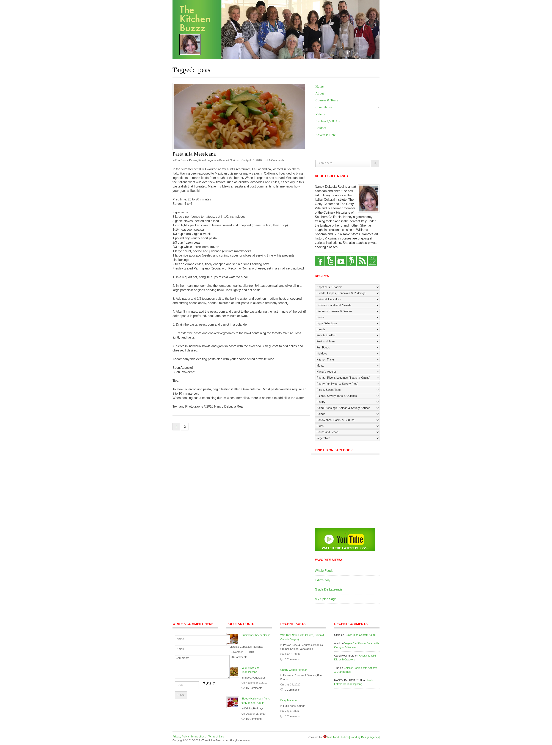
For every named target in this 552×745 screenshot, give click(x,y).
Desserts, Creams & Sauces (299, 675)
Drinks (248, 708)
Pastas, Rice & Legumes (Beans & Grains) (213, 160)
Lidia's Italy (322, 580)
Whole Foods (324, 570)
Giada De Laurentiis (329, 589)
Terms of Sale (216, 736)
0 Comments (276, 160)
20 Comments (239, 657)
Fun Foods (181, 160)
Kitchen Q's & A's (327, 121)
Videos (320, 114)
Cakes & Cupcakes (240, 646)
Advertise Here (325, 135)
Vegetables (258, 677)
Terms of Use (198, 736)
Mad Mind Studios (337, 737)
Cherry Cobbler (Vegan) (294, 669)
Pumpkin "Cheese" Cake (256, 635)
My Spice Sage (325, 599)
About (319, 93)
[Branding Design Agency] (364, 737)
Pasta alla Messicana (194, 154)
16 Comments (254, 688)
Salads (294, 648)
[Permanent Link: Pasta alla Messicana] (241, 116)
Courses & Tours (326, 100)
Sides (247, 677)
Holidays (258, 646)
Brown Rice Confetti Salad (360, 634)
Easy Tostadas (288, 700)
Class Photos (323, 107)
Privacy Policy (180, 736)
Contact (320, 128)
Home (319, 86)
